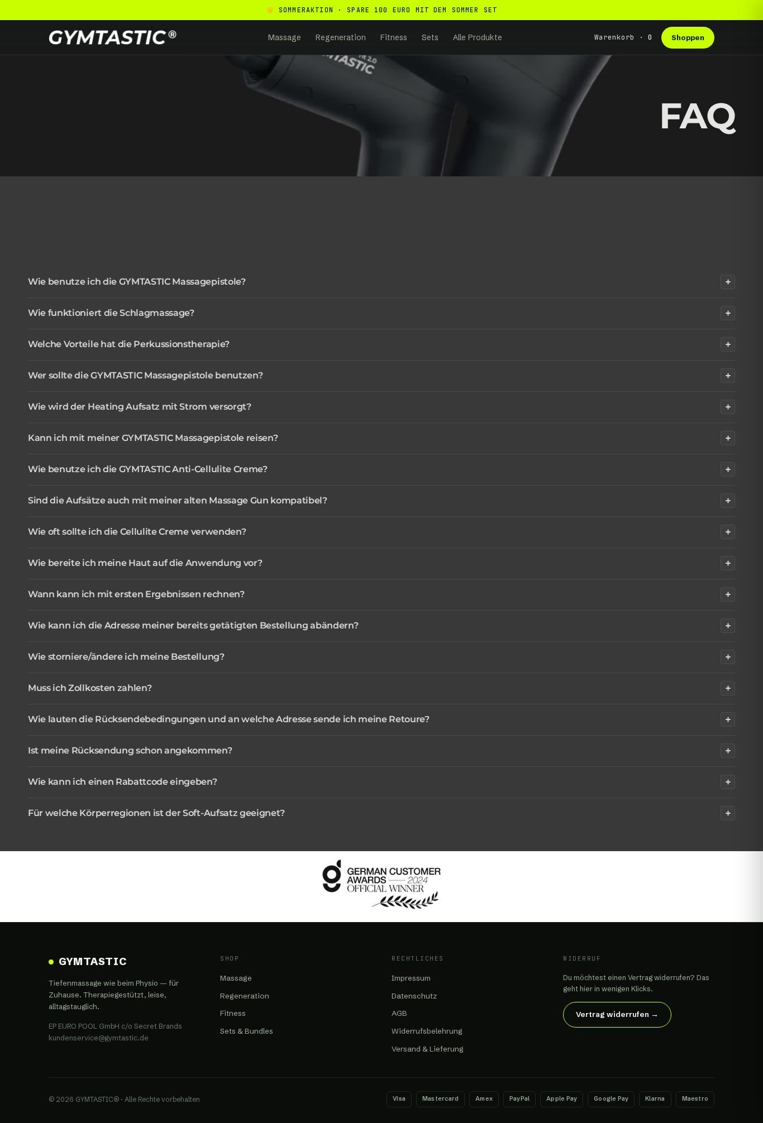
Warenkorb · (623, 37)
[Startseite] (113, 37)
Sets (430, 37)
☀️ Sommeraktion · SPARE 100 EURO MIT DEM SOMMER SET (382, 10)
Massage (284, 37)
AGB (399, 1013)
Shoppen (687, 37)
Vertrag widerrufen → (617, 1014)
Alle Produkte (477, 37)
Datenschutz (414, 995)
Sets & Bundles (246, 1030)
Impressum (411, 977)
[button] (381, 281)
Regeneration (341, 37)
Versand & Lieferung (428, 1048)
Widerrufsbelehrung (427, 1030)
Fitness (393, 37)
